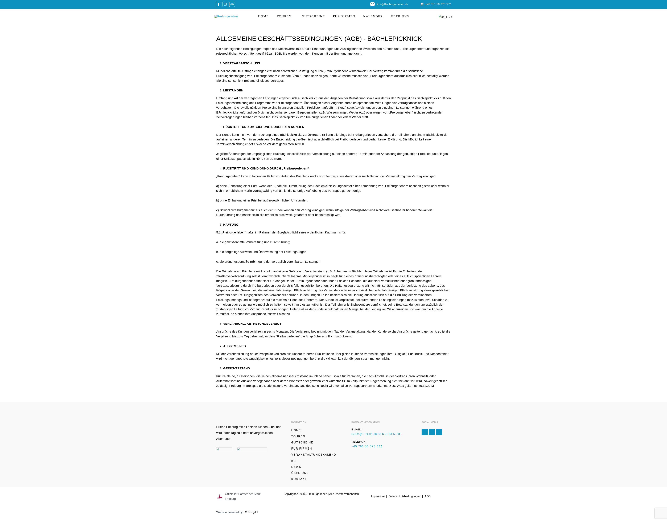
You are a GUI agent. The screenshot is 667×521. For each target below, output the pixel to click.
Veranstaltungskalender (313, 457)
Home (263, 16)
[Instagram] (225, 4)
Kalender (373, 16)
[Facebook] (218, 4)
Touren (284, 16)
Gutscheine (313, 16)
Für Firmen (344, 16)
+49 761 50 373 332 (438, 4)
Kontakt (299, 479)
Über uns (400, 16)
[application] (292, 16)
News (296, 466)
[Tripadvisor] (232, 4)
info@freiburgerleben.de (392, 4)
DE (449, 16)
